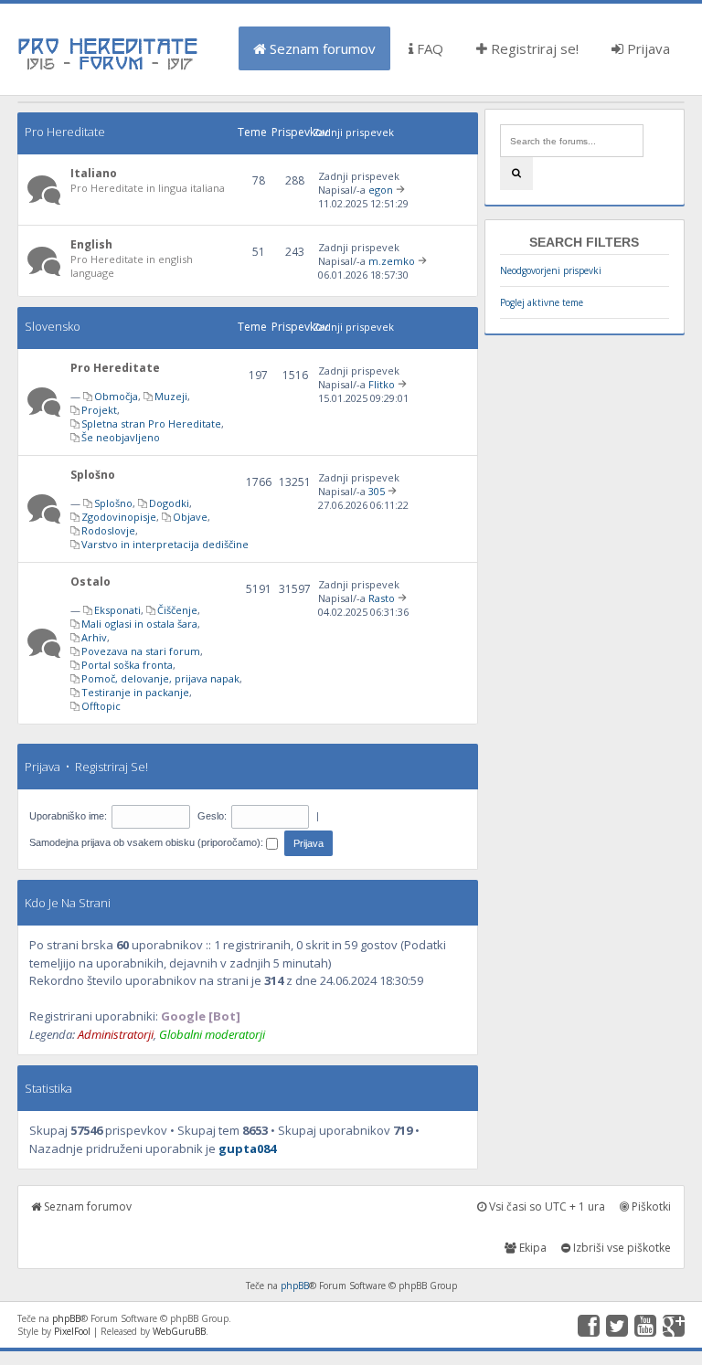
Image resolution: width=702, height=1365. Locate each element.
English (91, 244)
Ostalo (90, 581)
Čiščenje (177, 610)
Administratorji (116, 1034)
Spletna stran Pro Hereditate (151, 423)
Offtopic (101, 706)
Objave (190, 517)
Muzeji (170, 396)
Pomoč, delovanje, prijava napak (160, 678)
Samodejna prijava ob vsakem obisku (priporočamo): (147, 842)
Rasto (381, 598)
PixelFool (72, 1331)
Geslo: (212, 815)
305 (376, 491)
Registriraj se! (533, 48)
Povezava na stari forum (140, 651)
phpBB (295, 1285)
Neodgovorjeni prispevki (550, 270)
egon (380, 189)
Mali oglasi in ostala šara (139, 623)
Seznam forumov (321, 48)
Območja (116, 396)
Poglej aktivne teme (541, 302)
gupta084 (247, 1148)
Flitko (381, 384)
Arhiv (94, 637)
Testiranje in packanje (135, 692)
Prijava (646, 48)
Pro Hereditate (65, 131)
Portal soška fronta (127, 665)
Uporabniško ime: (68, 815)
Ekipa (531, 1247)
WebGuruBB (179, 1331)
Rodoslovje (108, 530)
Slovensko (52, 326)
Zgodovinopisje (118, 517)
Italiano (93, 173)
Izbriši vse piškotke (620, 1247)
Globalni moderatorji (212, 1034)
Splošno (92, 474)
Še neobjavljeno (120, 437)
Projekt (99, 410)
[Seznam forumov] (108, 68)
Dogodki (169, 503)
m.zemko (391, 261)
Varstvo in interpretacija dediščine (165, 544)
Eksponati (117, 610)
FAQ (428, 48)
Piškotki (650, 1206)
